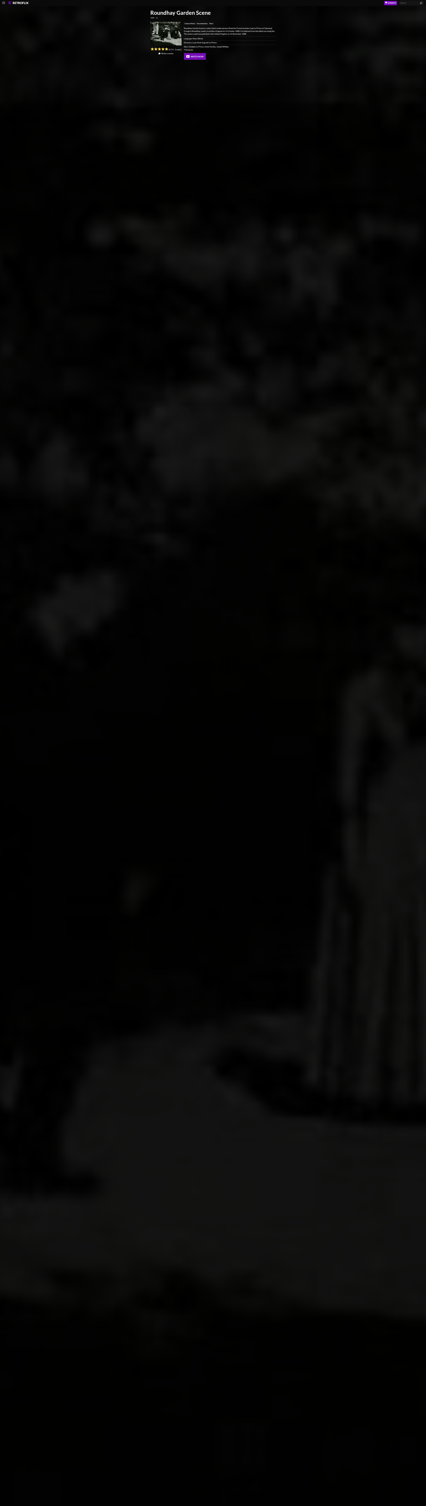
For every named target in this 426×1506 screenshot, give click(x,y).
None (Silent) (198, 38)
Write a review (167, 53)
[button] (3, 3)
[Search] (421, 3)
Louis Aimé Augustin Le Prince (204, 42)
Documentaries (202, 23)
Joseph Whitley (222, 47)
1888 (152, 18)
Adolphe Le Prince (196, 47)
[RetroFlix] (18, 3)
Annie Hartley (210, 47)
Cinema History (190, 23)
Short (211, 23)
